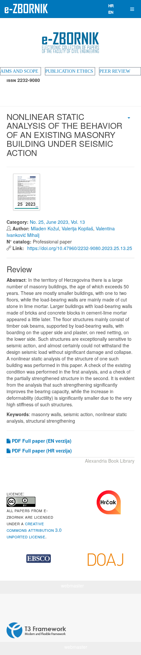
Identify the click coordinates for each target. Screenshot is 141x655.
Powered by (36, 630)
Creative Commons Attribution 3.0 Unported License (34, 530)
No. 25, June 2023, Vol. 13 (57, 222)
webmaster (72, 585)
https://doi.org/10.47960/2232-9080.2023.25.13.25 (79, 248)
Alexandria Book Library (109, 460)
